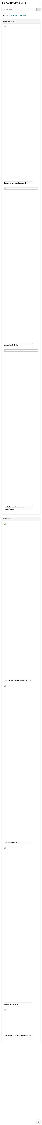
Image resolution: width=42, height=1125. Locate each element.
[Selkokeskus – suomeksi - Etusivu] (14, 3)
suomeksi (5, 15)
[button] (38, 1121)
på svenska (14, 15)
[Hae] (38, 9)
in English (23, 15)
